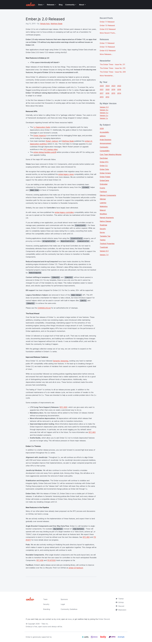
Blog (60, 5)
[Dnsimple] (121, 638)
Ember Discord (104, 619)
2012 (107, 97)
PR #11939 (51, 560)
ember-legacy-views (66, 174)
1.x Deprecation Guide (41, 127)
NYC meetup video (50, 149)
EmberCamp (104, 180)
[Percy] (112, 638)
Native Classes (105, 221)
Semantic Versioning (60, 361)
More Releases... (106, 54)
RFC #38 (39, 560)
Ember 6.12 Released (108, 29)
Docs (40, 5)
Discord (121, 606)
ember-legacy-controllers (64, 212)
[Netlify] (85, 638)
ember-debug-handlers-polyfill (44, 152)
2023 (113, 86)
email (58, 619)
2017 (101, 93)
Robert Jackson (52, 141)
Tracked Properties (107, 244)
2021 (101, 89)
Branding (46, 609)
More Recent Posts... (108, 33)
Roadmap (103, 225)
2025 (102, 86)
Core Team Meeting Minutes (110, 154)
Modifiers (103, 214)
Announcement (105, 143)
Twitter (121, 599)
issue (70, 619)
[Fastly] (103, 638)
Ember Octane (105, 173)
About (81, 5)
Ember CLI (104, 166)
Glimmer (103, 199)
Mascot (103, 210)
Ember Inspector (39, 135)
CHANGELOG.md (44, 308)
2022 (119, 86)
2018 (119, 89)
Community (70, 5)
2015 (113, 93)
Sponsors (64, 599)
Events (102, 188)
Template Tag (105, 236)
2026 (102, 128)
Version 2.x (104, 115)
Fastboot (103, 192)
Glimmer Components (108, 195)
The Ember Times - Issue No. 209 (113, 72)
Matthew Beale (56, 24)
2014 (119, 93)
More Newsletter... (107, 76)
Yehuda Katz (45, 24)
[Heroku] (94, 638)
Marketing (103, 206)
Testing (102, 240)
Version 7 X (104, 255)
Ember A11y (104, 162)
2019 (113, 89)
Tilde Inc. (44, 624)
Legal (63, 604)
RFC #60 (86, 537)
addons (103, 136)
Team (45, 599)
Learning (103, 203)
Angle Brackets (105, 140)
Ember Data (104, 169)
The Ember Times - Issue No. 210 (112, 68)
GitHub (121, 602)
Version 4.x (104, 110)
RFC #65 (92, 432)
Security (103, 229)
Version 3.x (104, 113)
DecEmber (104, 158)
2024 (108, 86)
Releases (50, 5)
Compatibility (105, 151)
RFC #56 (63, 407)
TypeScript (104, 247)
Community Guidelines (69, 609)
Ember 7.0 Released (107, 25)
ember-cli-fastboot (76, 568)
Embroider (104, 184)
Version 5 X (104, 107)
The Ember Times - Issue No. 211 (112, 64)
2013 (102, 97)
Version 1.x (104, 118)
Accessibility (104, 132)
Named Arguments (107, 218)
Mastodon (122, 610)
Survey (102, 232)
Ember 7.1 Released (107, 22)
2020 (108, 89)
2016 (107, 93)
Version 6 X (104, 251)
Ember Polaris (105, 177)
